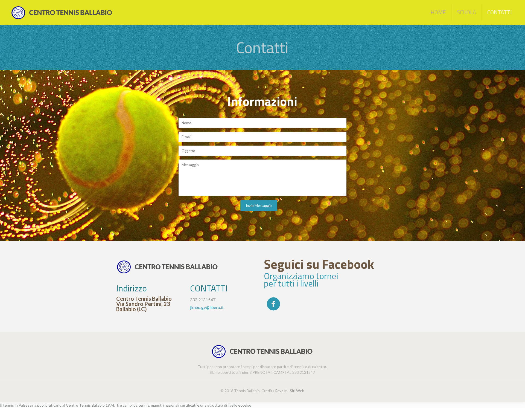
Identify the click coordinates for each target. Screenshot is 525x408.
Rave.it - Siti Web (289, 390)
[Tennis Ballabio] (62, 12)
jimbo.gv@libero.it (207, 307)
